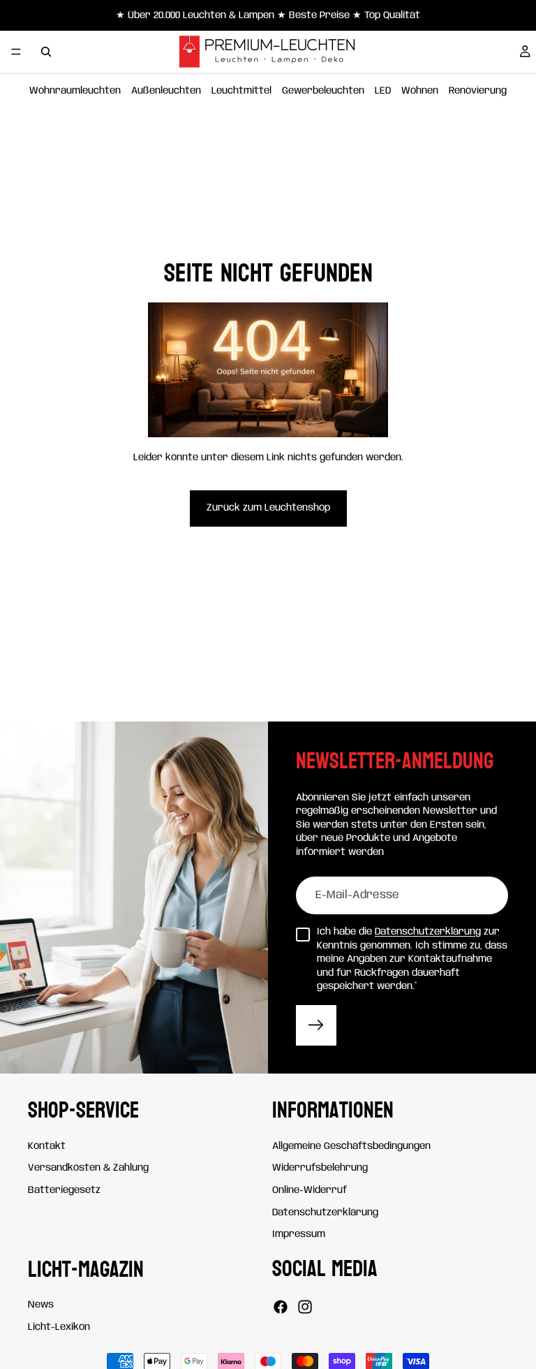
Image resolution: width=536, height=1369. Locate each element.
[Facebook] (280, 1306)
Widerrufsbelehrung (320, 1168)
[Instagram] (305, 1306)
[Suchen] (46, 51)
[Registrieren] (316, 1025)
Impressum (298, 1234)
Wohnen (419, 91)
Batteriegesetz (64, 1190)
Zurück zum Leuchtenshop (268, 508)
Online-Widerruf (309, 1190)
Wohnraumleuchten (75, 91)
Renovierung (478, 91)
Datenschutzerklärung (428, 932)
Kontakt (47, 1146)
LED (383, 91)
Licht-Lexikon (59, 1327)
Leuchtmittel (241, 91)
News (41, 1305)
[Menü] (16, 52)
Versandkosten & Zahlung (88, 1168)
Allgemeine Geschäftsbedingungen (351, 1146)
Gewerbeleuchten (323, 91)
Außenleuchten (166, 91)
